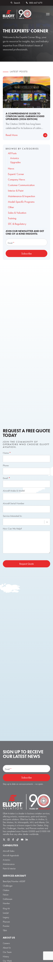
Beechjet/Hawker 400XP (14, 881)
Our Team (7, 952)
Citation (6, 890)
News (11, 168)
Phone (6, 465)
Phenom (6, 921)
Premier (6, 926)
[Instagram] (8, 839)
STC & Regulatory (17, 223)
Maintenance (9, 864)
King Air (6, 908)
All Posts (12, 153)
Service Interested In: (12, 515)
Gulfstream (7, 899)
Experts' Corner (16, 174)
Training (12, 218)
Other (11, 207)
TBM (5, 930)
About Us (7, 947)
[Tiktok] (17, 839)
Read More (12, 135)
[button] (47, 14)
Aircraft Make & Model (14, 490)
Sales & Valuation (17, 212)
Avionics (6, 859)
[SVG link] (26, 802)
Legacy (6, 917)
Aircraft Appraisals (11, 855)
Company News (16, 179)
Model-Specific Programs (21, 201)
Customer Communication (21, 185)
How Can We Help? (12, 528)
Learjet (6, 913)
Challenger (8, 885)
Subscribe (26, 253)
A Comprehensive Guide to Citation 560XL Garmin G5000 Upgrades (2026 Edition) (25, 116)
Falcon (5, 894)
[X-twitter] (4, 839)
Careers (6, 943)
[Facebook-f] (13, 839)
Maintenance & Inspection (21, 196)
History (6, 956)
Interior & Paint (15, 190)
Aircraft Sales (8, 851)
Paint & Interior (9, 868)
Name (7, 452)
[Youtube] (22, 839)
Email (6, 478)
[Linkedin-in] (26, 839)
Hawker (6, 903)
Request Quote (26, 563)
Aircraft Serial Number (13, 503)
